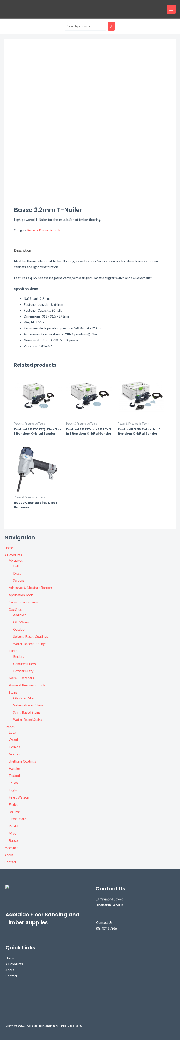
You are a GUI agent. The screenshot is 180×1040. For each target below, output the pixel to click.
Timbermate (17, 819)
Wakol (13, 740)
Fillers (13, 651)
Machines (11, 848)
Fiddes (13, 804)
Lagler (13, 790)
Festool (14, 775)
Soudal (13, 783)
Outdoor (19, 629)
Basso (13, 840)
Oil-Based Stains (25, 698)
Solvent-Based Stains (28, 705)
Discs (17, 573)
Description (22, 250)
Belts (17, 566)
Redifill (13, 826)
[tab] (22, 250)
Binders (18, 656)
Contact (10, 862)
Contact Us (104, 922)
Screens (19, 580)
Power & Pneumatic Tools (27, 685)
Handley (14, 768)
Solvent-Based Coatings (30, 636)
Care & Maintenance (23, 602)
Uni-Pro (14, 812)
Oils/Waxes (21, 622)
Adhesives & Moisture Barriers (31, 588)
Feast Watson (19, 797)
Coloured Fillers (24, 664)
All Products (13, 555)
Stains (13, 692)
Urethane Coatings (22, 761)
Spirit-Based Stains (26, 712)
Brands (9, 727)
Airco (12, 833)
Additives (19, 615)
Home (8, 548)
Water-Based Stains (27, 720)
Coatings (15, 609)
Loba (12, 732)
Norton (14, 754)
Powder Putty (23, 671)
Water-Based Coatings (29, 644)
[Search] (111, 26)
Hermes (14, 747)
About (8, 855)
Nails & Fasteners (21, 678)
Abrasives (16, 560)
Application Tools (21, 595)
